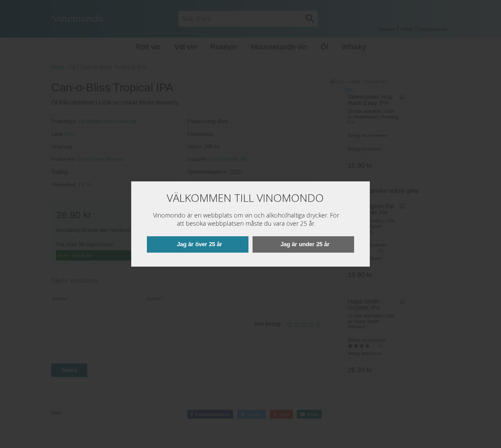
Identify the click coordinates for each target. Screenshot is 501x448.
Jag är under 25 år (305, 244)
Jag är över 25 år (199, 244)
